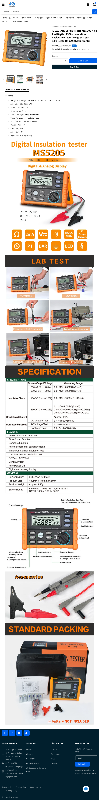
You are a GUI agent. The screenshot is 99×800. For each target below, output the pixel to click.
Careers (54, 763)
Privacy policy (21, 787)
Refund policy (7, 787)
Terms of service (36, 787)
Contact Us (30, 758)
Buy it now (75, 67)
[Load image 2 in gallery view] (20, 79)
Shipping (66, 49)
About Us (30, 754)
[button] (4, 5)
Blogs (53, 758)
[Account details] (88, 4)
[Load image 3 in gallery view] (30, 79)
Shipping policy (11, 790)
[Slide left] (4, 80)
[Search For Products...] (94, 11)
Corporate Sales (33, 763)
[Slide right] (46, 80)
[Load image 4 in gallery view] (39, 79)
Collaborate (55, 754)
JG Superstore (14, 797)
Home (4, 17)
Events (29, 749)
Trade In (54, 749)
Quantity (55, 56)
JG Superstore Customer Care (36, 770)
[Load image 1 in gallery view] (10, 79)
